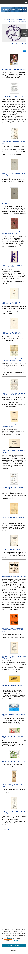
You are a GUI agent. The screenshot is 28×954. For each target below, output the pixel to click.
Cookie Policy (16, 940)
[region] (14, 940)
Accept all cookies (14, 945)
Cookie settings (8, 938)
